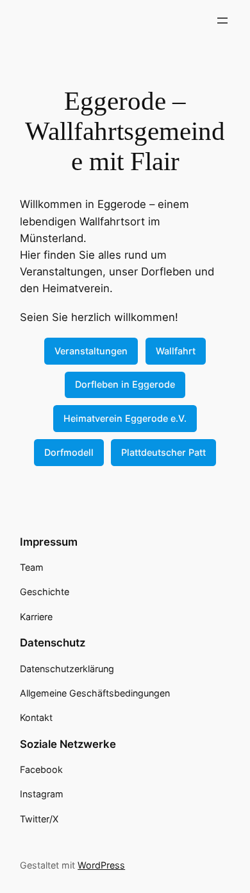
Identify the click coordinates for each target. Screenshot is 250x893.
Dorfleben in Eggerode (125, 384)
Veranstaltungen (91, 350)
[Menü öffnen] (222, 20)
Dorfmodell (69, 452)
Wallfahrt (176, 350)
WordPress (101, 865)
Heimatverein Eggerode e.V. (125, 418)
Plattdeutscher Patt (163, 452)
